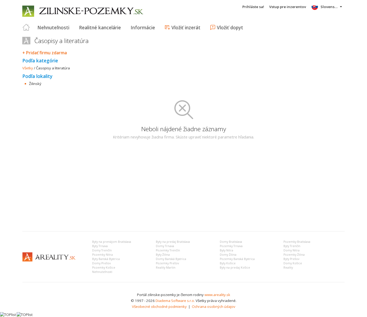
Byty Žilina (163, 255)
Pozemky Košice (103, 267)
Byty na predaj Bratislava (173, 242)
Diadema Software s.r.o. (175, 300)
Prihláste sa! (253, 6)
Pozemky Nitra (102, 255)
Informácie (143, 27)
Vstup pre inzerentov (287, 6)
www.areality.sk (217, 294)
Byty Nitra (226, 250)
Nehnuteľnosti (53, 27)
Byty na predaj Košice (235, 267)
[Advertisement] (183, 187)
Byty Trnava (100, 246)
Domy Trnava (165, 246)
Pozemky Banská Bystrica (237, 259)
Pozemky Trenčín (168, 250)
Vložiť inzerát (185, 27)
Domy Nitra (291, 250)
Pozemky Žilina (294, 255)
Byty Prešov (291, 259)
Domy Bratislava (231, 242)
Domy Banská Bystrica (171, 259)
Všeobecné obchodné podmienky (159, 306)
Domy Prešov (101, 263)
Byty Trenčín (291, 246)
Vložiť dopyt (230, 27)
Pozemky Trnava (231, 246)
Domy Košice (292, 263)
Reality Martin (165, 267)
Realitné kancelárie (100, 27)
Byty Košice (228, 263)
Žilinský (35, 83)
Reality (288, 267)
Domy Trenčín (102, 250)
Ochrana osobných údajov (213, 306)
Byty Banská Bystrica (106, 259)
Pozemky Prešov (167, 263)
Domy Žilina (228, 255)
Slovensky (330, 6)
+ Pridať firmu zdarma (44, 53)
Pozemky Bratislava (296, 242)
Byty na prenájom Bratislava (111, 242)
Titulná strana (26, 27)
